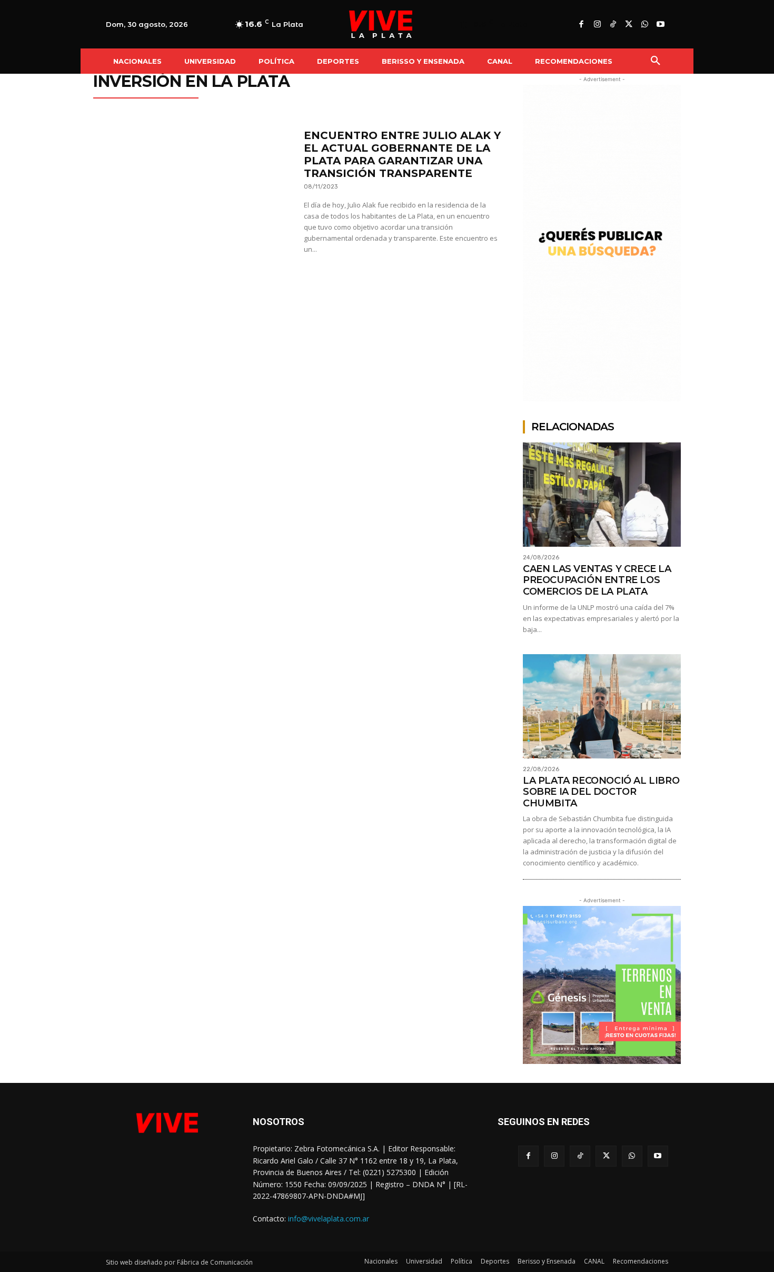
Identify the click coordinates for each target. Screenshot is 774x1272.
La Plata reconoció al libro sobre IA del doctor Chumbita (601, 792)
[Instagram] (597, 25)
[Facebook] (581, 25)
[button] (655, 61)
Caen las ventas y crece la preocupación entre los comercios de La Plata (597, 580)
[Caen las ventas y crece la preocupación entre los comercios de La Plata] (602, 494)
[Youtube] (660, 25)
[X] (629, 25)
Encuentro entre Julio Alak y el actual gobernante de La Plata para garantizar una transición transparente (402, 154)
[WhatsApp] (644, 25)
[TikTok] (613, 25)
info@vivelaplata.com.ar (328, 1219)
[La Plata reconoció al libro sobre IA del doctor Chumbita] (602, 706)
